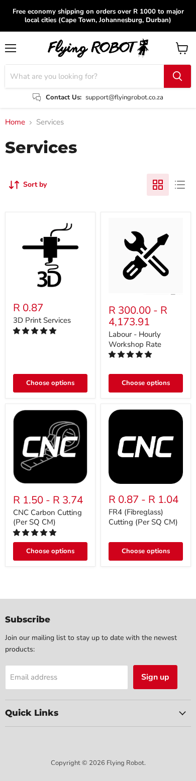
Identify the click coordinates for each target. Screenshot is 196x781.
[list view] (180, 185)
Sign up (155, 677)
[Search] (177, 76)
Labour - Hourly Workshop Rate (135, 339)
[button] (35, 331)
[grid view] (158, 185)
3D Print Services (42, 320)
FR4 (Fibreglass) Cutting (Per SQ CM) (143, 517)
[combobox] (84, 76)
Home (15, 122)
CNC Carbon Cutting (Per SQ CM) (47, 517)
